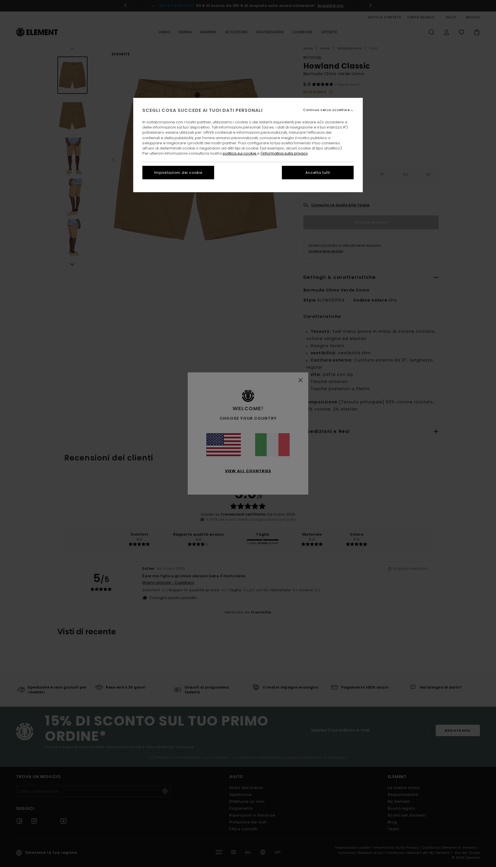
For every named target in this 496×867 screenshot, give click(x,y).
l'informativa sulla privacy (284, 153)
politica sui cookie (240, 153)
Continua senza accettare (326, 110)
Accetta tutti (317, 172)
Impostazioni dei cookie (178, 172)
